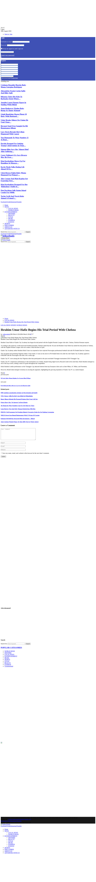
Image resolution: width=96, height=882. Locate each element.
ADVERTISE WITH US (12, 228)
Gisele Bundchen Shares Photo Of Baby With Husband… (14, 115)
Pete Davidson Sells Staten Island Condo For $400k (13, 191)
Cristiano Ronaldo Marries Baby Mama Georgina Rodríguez (13, 86)
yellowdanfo (6, 334)
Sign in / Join (8, 34)
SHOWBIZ (11, 213)
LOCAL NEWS (13, 208)
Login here (14, 78)
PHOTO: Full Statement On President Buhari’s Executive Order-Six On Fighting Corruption (27, 412)
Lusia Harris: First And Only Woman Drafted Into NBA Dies (18, 409)
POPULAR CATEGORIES (11, 648)
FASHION (11, 220)
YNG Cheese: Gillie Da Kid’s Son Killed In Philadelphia (17, 396)
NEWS (6, 207)
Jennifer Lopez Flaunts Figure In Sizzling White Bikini (13, 104)
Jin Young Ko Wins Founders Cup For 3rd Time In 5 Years (17, 405)
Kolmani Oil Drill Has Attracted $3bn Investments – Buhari (18, 418)
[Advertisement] (48, 14)
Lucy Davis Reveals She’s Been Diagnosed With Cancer (12, 133)
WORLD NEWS (13, 210)
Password (3, 45)
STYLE (10, 217)
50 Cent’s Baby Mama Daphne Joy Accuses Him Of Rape (16, 378)
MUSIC (10, 218)
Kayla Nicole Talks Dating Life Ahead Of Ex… (12, 168)
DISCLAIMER (9, 225)
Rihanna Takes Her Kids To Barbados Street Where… (11, 98)
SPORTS (7, 223)
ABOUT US (8, 227)
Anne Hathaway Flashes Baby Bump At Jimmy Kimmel (12, 109)
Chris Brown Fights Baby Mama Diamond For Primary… (13, 174)
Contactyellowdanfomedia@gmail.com (19, 819)
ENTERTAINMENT (10, 212)
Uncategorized (8, 666)
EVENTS (11, 222)
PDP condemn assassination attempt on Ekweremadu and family (19, 392)
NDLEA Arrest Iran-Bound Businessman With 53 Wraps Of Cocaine (20, 415)
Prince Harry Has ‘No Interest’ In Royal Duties (14, 402)
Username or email (6, 41)
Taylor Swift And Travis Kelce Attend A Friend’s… (12, 197)
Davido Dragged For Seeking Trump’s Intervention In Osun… (13, 145)
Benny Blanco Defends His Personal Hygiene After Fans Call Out (19, 399)
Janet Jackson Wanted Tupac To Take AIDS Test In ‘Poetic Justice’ (20, 422)
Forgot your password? (7, 55)
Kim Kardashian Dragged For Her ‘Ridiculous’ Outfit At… (14, 186)
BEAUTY (11, 215)
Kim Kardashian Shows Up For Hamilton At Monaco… (13, 162)
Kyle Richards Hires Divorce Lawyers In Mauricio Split (15, 385)
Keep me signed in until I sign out (13, 48)
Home (6, 205)
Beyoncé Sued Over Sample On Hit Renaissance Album (14, 127)
